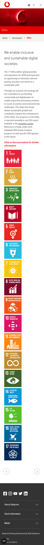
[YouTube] (15, 495)
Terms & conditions (9, 542)
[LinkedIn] (26, 495)
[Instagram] (10, 495)
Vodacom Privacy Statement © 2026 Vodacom (21, 533)
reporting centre (25, 123)
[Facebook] (5, 495)
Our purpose (17, 38)
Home (4, 38)
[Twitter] (21, 495)
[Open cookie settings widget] (4, 541)
